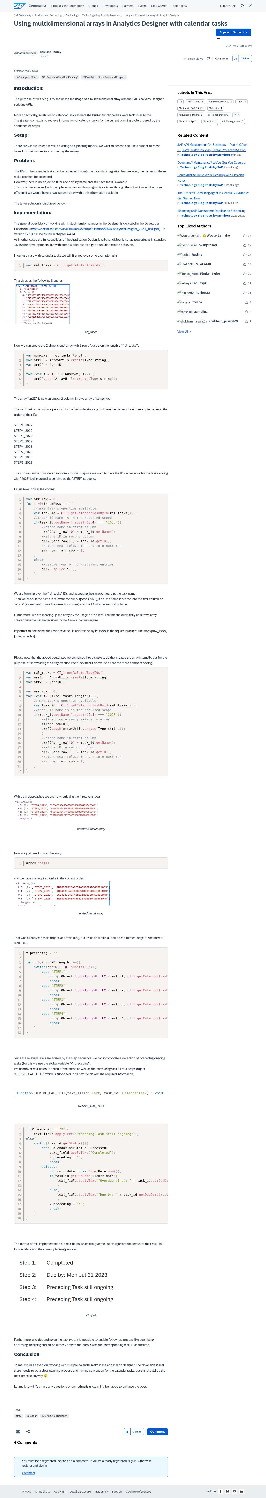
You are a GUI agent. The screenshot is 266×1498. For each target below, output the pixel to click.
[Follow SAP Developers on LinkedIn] (241, 1491)
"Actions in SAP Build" (190, 108)
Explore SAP (228, 5)
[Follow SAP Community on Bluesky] (227, 1491)
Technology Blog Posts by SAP (201, 167)
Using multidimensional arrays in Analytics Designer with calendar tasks (120, 23)
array (18, 1416)
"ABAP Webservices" (219, 101)
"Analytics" (208, 121)
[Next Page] (217, 125)
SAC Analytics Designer (54, 1416)
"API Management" (231, 121)
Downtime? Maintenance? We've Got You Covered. (211, 162)
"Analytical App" (187, 121)
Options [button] (218, 39)
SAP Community (22, 15)
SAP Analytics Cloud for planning (60, 77)
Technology (72, 15)
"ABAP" (240, 101)
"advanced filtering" (189, 115)
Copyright (60, 1491)
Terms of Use (42, 1491)
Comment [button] (157, 1431)
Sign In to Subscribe (233, 32)
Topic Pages (179, 5)
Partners (127, 5)
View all (182, 331)
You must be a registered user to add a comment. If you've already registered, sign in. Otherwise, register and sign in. (87, 1463)
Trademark (101, 1491)
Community (38, 5)
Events (142, 5)
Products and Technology (67, 5)
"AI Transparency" (217, 115)
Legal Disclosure (80, 1491)
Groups (93, 5)
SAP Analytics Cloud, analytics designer (104, 77)
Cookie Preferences (138, 1491)
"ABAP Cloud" (194, 101)
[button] (236, 58)
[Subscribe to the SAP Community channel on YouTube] (234, 1491)
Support (117, 1491)
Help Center (159, 5)
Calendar (32, 1416)
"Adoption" (214, 108)
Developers (110, 5)
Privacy (26, 1491)
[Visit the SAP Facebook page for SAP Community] (220, 1491)
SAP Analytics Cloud (26, 77)
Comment (28, 1473)
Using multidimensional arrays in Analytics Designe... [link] (152, 15)
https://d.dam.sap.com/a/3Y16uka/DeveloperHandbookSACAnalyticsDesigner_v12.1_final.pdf (94, 229)
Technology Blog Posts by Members (101, 15)
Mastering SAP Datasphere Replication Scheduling (211, 210)
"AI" (235, 115)
